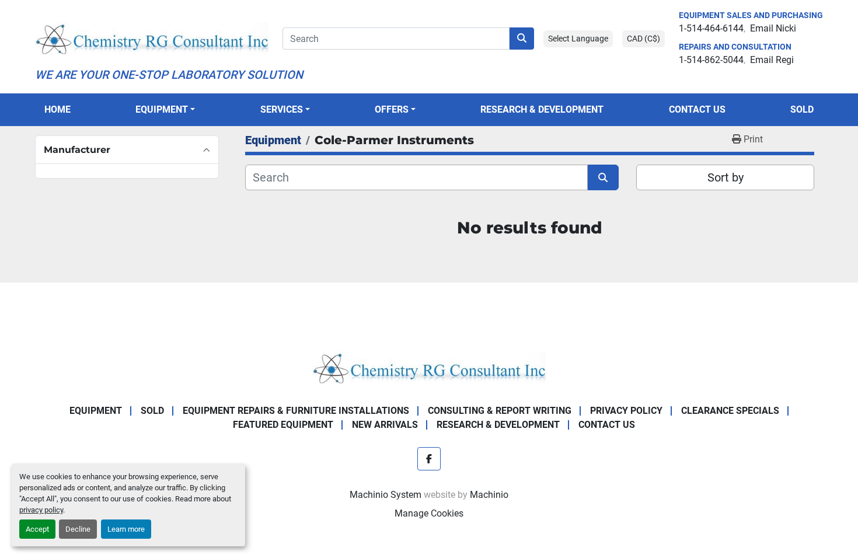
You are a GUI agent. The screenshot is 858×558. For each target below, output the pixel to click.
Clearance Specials (730, 410)
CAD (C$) (643, 38)
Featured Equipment (283, 424)
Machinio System (385, 494)
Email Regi (772, 59)
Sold (802, 109)
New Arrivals (385, 424)
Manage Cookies (429, 513)
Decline (77, 529)
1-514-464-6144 (711, 28)
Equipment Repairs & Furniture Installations (296, 410)
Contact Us (697, 109)
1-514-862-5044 (711, 59)
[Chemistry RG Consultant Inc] (429, 366)
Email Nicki (773, 28)
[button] (165, 109)
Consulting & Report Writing (499, 410)
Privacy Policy (626, 410)
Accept (37, 529)
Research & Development (542, 109)
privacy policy (41, 509)
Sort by (725, 177)
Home (57, 109)
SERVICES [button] (281, 109)
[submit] (522, 38)
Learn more (126, 529)
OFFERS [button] (392, 109)
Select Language (578, 38)
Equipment (161, 109)
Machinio (489, 494)
